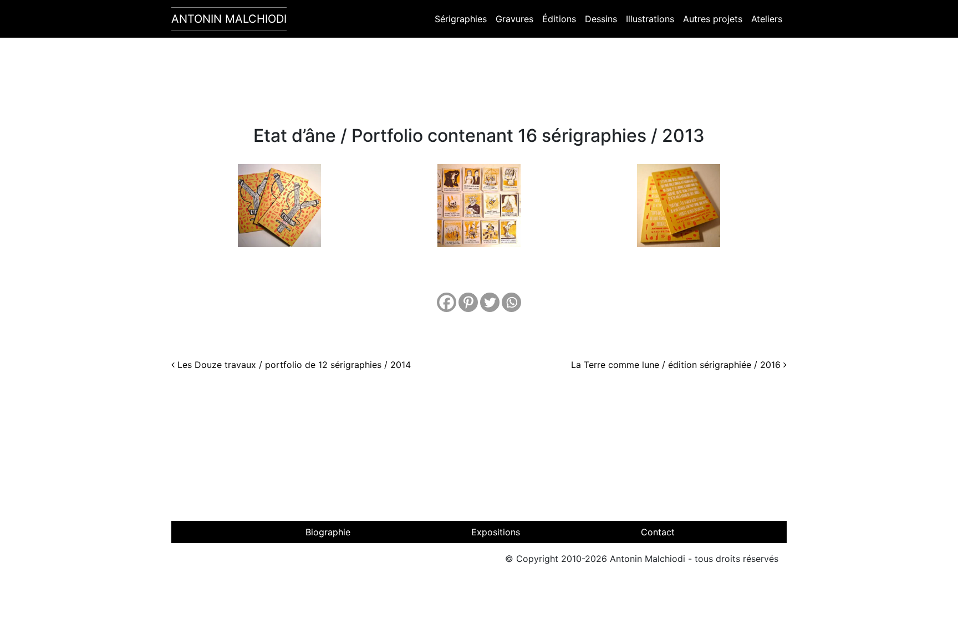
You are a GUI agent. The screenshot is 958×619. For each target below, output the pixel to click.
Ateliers (766, 18)
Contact (658, 532)
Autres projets (712, 18)
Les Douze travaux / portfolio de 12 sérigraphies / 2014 (293, 364)
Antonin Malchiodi (229, 18)
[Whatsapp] (511, 302)
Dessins (601, 18)
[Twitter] (490, 302)
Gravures (514, 18)
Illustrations (650, 18)
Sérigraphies (461, 18)
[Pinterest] (468, 302)
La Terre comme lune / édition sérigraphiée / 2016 (677, 364)
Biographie (327, 532)
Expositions (495, 532)
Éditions (559, 18)
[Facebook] (446, 302)
